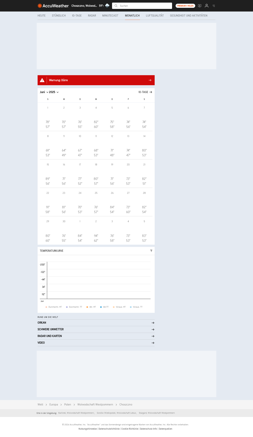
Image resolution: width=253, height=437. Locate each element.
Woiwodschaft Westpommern (95, 404)
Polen (67, 404)
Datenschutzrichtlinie (109, 428)
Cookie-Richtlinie (130, 428)
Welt (40, 404)
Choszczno (125, 404)
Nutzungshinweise (88, 428)
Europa (53, 404)
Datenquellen (165, 428)
